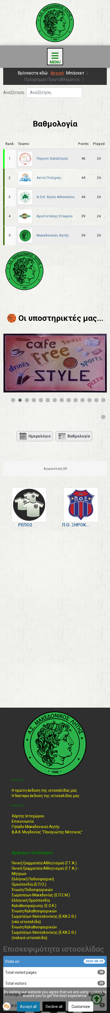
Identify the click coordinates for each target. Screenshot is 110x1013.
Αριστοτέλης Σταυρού (55, 216)
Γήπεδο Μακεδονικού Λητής (36, 827)
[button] (7, 1006)
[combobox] (54, 93)
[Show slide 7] (55, 400)
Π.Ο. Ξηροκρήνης (77, 524)
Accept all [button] (28, 1006)
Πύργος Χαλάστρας (52, 158)
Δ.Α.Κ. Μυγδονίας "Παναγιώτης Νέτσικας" (47, 832)
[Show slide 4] (34, 400)
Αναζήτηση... (14, 92)
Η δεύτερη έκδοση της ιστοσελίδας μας (46, 796)
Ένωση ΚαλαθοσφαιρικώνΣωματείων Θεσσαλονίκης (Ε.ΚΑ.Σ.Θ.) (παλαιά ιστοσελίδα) (44, 932)
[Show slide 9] (68, 400)
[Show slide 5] (41, 400)
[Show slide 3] (27, 400)
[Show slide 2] (20, 400)
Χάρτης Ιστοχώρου (28, 816)
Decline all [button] (54, 1006)
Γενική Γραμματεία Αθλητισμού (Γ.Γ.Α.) (44, 863)
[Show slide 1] (13, 400)
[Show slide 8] (62, 400)
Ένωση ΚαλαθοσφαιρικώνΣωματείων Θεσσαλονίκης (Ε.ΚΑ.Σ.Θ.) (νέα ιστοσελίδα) (44, 916)
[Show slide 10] (75, 400)
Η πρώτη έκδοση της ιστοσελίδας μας (44, 790)
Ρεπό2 (25, 524)
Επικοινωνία (23, 821)
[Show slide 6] (48, 400)
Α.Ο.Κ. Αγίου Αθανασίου (55, 197)
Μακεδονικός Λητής (53, 235)
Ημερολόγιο (40, 436)
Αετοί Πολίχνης (49, 178)
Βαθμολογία (79, 436)
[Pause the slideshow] (90, 363)
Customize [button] (81, 1006)
